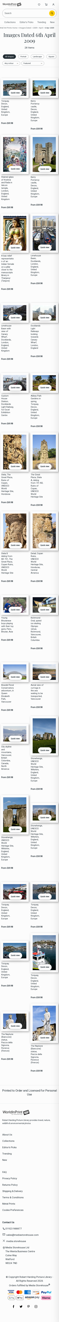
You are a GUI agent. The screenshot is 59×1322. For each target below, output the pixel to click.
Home (14, 28)
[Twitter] (21, 1308)
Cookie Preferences (12, 1210)
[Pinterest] (28, 1308)
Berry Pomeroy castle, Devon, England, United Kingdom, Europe (35, 111)
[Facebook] (13, 1308)
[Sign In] (53, 4)
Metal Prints (8, 1203)
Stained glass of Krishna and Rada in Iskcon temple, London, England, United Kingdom (7, 188)
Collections (10, 22)
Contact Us (8, 1222)
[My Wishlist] (39, 4)
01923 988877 (13, 1228)
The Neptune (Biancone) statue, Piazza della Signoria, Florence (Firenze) (7, 1042)
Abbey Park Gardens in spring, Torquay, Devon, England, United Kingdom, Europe (36, 407)
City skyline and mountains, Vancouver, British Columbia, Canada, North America (6, 758)
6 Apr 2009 (49, 28)
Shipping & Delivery (12, 1191)
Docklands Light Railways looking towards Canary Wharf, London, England (35, 337)
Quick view (15, 93)
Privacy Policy (9, 1178)
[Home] (11, 4)
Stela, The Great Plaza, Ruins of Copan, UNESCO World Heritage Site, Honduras (7, 484)
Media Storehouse (38, 1285)
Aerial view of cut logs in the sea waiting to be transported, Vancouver (37, 692)
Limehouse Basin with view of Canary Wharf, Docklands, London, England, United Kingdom (6, 338)
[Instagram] (36, 1308)
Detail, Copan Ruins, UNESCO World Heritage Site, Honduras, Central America (37, 563)
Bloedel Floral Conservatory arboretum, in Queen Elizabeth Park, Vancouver (7, 693)
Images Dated (25, 28)
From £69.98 (7, 123)
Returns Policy (10, 1184)
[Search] (52, 13)
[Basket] (46, 4)
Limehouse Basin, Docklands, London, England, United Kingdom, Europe (36, 265)
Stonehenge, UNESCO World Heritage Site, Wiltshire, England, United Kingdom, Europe (37, 769)
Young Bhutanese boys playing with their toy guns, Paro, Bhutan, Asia (7, 625)
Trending (41, 22)
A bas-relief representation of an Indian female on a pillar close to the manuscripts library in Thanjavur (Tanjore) (7, 268)
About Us (7, 1134)
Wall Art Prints (6, 28)
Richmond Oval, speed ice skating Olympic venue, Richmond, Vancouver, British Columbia (36, 629)
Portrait (23, 57)
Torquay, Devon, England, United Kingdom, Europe (5, 108)
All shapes (9, 57)
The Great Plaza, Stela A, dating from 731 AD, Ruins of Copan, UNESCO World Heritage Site (37, 485)
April (41, 28)
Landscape (37, 57)
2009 (35, 28)
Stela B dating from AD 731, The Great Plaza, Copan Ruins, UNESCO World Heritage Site (7, 563)
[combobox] (26, 13)
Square (51, 57)
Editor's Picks (26, 22)
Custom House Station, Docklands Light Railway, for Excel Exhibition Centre (7, 406)
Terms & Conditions (13, 1197)
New (52, 22)
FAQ (4, 1172)
